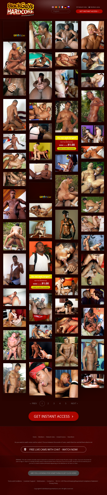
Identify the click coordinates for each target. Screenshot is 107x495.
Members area (95, 7)
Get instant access (88, 11)
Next (73, 403)
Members (41, 437)
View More (71, 437)
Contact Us (50, 481)
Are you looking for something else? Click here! (53, 473)
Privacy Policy (53, 483)
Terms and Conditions (15, 481)
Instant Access (61, 437)
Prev (34, 403)
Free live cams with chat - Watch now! (53, 449)
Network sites (82, 7)
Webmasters (41, 481)
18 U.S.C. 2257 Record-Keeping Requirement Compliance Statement (76, 481)
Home (35, 437)
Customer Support (29, 481)
